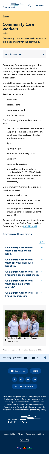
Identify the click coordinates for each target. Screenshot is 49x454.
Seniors (6, 16)
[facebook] (14, 379)
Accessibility (9, 434)
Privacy (21, 434)
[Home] (24, 419)
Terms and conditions (35, 434)
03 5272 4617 (30, 226)
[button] (24, 251)
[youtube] (28, 379)
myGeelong (24, 440)
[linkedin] (34, 379)
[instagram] (21, 379)
